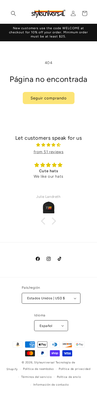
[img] (48, 144)
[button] (13, 13)
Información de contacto (51, 384)
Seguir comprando (49, 98)
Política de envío (69, 377)
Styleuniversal (45, 362)
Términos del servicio (36, 377)
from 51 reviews (49, 152)
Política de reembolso (38, 369)
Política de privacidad (74, 369)
